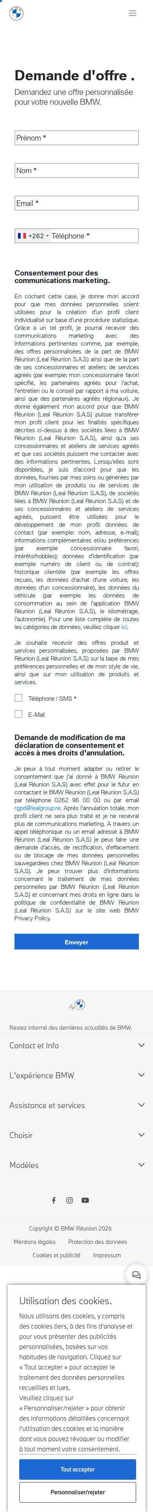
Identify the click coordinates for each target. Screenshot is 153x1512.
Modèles (24, 1165)
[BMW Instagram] (69, 1201)
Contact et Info (34, 1045)
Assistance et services (47, 1105)
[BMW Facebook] (53, 1201)
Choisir (21, 1135)
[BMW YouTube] (85, 1201)
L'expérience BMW (41, 1075)
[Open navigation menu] (133, 13)
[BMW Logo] (16, 13)
